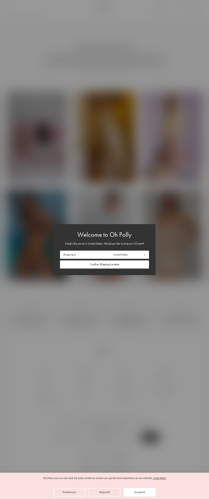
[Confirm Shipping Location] (104, 264)
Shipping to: (69, 254)
